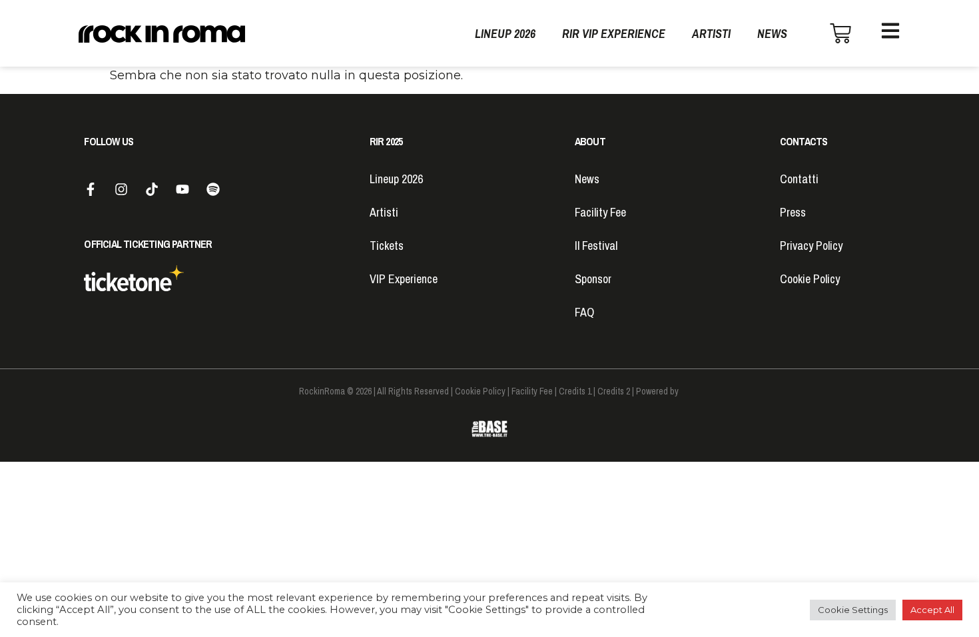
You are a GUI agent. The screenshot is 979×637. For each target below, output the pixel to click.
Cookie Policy (810, 279)
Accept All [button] (932, 609)
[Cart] (840, 33)
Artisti (711, 33)
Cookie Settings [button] (853, 609)
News (772, 33)
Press (793, 212)
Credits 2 (613, 391)
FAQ (584, 312)
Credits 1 (575, 391)
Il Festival (596, 245)
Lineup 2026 (505, 33)
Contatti (799, 179)
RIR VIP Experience (613, 33)
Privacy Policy (811, 245)
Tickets (387, 245)
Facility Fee (600, 212)
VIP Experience (404, 279)
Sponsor (593, 279)
